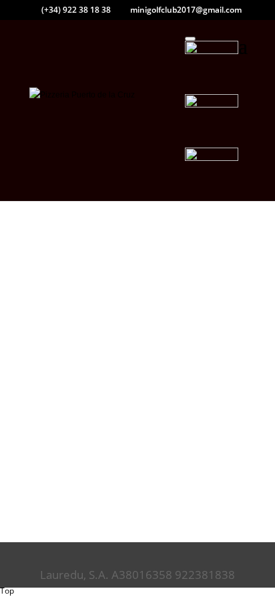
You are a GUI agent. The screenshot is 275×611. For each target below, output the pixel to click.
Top (7, 590)
